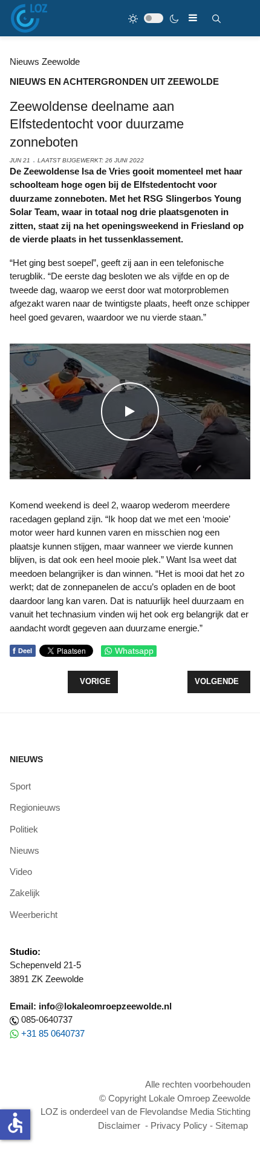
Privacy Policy (179, 1125)
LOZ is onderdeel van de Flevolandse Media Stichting (145, 1111)
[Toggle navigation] (193, 18)
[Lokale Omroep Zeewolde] (29, 18)
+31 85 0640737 (53, 1033)
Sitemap (231, 1125)
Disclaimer (119, 1125)
